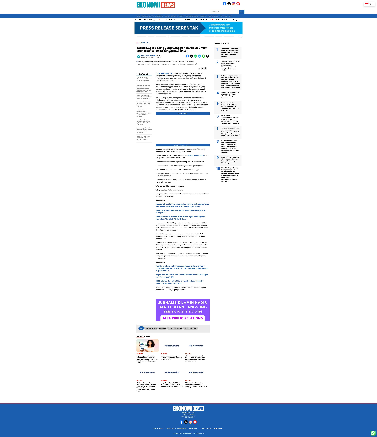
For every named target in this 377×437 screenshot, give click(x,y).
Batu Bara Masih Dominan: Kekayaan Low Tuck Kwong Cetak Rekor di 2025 (226, 20)
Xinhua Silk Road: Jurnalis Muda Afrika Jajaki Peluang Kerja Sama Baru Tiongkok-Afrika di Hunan (180, 218)
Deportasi (162, 328)
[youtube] (238, 5)
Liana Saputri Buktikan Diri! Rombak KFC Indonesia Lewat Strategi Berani (172, 20)
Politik (181, 16)
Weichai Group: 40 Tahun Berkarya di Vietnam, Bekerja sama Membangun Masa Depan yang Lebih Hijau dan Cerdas (230, 66)
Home (138, 16)
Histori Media (158, 428)
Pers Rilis (223, 16)
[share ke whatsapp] (196, 57)
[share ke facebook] (188, 57)
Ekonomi (144, 16)
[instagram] (234, 5)
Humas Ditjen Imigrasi (175, 328)
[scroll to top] (364, 434)
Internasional (213, 16)
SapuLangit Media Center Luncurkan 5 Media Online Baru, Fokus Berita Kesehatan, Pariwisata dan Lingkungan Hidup (182, 205)
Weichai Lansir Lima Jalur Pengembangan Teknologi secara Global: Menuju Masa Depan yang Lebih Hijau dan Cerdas (230, 132)
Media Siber (193, 428)
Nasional (174, 16)
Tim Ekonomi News (147, 56)
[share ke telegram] (200, 57)
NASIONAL (145, 43)
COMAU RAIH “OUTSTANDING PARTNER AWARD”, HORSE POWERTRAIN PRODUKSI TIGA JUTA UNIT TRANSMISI (230, 119)
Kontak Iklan (206, 428)
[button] (199, 69)
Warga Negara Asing (190, 328)
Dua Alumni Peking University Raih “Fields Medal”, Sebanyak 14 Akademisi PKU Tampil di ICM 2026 (230, 106)
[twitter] (229, 5)
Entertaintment (192, 16)
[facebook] (225, 5)
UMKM (167, 16)
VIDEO (230, 16)
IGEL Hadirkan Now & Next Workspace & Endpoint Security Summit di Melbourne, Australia (180, 282)
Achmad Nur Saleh (151, 328)
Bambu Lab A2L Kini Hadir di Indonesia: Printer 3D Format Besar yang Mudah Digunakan (230, 160)
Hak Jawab (218, 428)
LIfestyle (202, 16)
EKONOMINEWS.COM (164, 73)
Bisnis (151, 16)
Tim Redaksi (181, 428)
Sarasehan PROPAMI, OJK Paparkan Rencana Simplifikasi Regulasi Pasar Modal (230, 95)
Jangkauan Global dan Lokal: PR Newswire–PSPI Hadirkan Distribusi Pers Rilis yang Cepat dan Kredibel (230, 52)
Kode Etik (170, 428)
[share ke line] (204, 57)
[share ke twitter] (192, 57)
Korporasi (159, 16)
